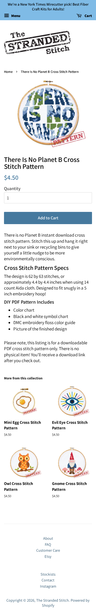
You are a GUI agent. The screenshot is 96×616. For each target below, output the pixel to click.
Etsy (48, 556)
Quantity (12, 188)
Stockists (48, 574)
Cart (88, 16)
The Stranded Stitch (52, 600)
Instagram (48, 586)
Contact (48, 580)
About (48, 538)
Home (8, 71)
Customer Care (48, 550)
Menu (15, 16)
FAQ (48, 544)
